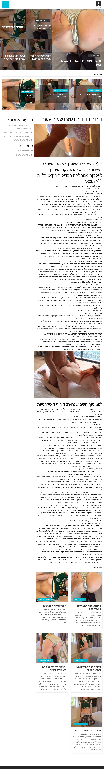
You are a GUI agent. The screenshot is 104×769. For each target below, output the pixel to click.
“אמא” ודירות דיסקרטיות (13, 27)
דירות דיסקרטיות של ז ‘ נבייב (87, 730)
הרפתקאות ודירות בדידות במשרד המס (80, 63)
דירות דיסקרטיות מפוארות (41, 51)
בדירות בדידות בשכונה (94, 55)
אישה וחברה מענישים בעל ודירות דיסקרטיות (14, 57)
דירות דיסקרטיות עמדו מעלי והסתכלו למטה (40, 57)
